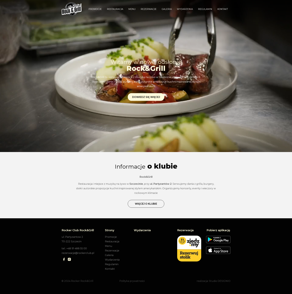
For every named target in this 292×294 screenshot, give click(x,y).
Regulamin (205, 9)
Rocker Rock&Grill (82, 281)
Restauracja (115, 9)
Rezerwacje (148, 9)
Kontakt (222, 9)
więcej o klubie (146, 203)
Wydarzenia (185, 9)
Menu (132, 9)
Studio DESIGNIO (219, 281)
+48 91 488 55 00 (76, 248)
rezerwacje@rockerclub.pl (78, 253)
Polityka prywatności (132, 281)
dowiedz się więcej (146, 97)
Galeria (167, 9)
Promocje (95, 9)
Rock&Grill (146, 68)
